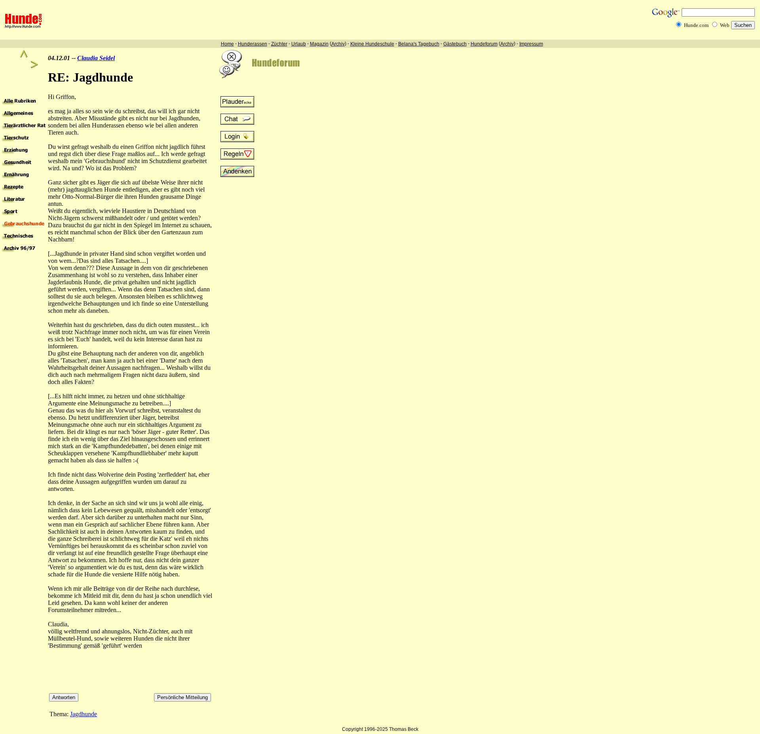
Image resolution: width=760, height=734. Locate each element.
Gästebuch (455, 44)
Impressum (531, 44)
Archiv (338, 44)
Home (227, 44)
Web (725, 25)
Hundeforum (484, 44)
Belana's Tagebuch (418, 44)
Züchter (279, 44)
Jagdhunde (83, 714)
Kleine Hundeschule (372, 44)
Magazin (319, 44)
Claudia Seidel (96, 58)
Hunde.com (696, 25)
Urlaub (298, 44)
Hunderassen (252, 44)
